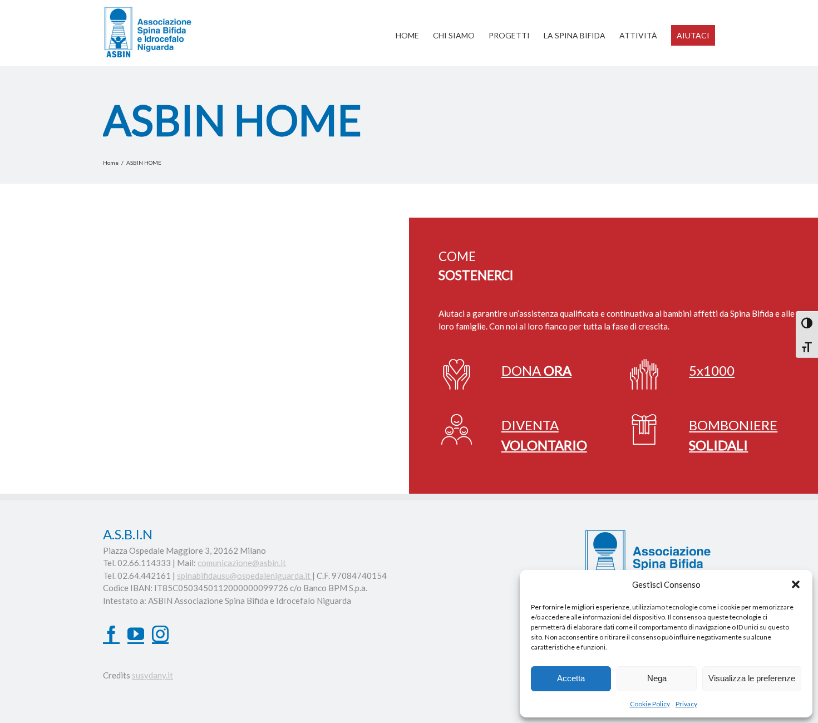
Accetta (571, 678)
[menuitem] (414, 30)
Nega (657, 678)
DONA (536, 370)
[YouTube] (135, 634)
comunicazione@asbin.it (242, 563)
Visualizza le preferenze (751, 678)
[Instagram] (160, 634)
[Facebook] (111, 634)
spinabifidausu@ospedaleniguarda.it (244, 575)
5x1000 (712, 370)
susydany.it (152, 675)
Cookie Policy (650, 704)
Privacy (686, 704)
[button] (795, 584)
